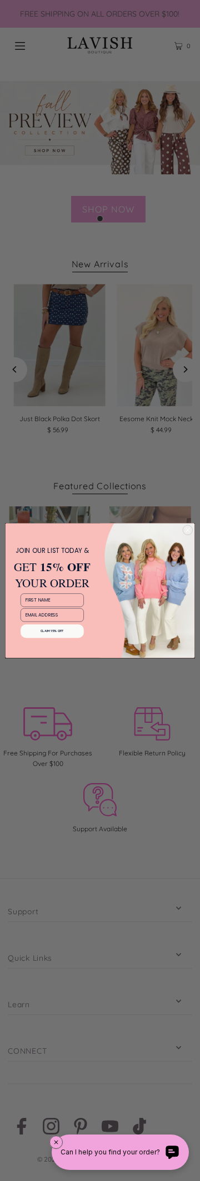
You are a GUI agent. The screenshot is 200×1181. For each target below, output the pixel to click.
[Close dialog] (187, 530)
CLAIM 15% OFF (52, 631)
